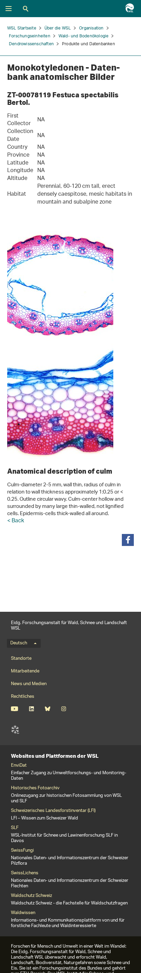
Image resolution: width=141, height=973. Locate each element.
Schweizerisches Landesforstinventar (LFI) (53, 811)
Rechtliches (22, 697)
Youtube (14, 708)
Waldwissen (23, 913)
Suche (25, 8)
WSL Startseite (21, 28)
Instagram (63, 708)
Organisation (91, 28)
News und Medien (29, 684)
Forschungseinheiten (29, 36)
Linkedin (31, 708)
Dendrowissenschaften (31, 44)
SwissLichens (24, 873)
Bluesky (47, 708)
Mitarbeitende (25, 671)
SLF (15, 729)
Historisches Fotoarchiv (35, 788)
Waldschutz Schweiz (31, 896)
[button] (128, 540)
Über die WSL (57, 28)
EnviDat (19, 765)
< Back (15, 521)
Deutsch (18, 643)
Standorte (21, 658)
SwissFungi (22, 850)
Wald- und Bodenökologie (84, 36)
